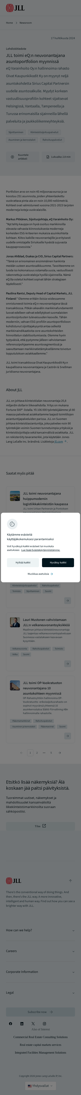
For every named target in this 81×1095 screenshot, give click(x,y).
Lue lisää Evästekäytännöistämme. (40, 550)
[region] (40, 547)
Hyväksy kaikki (58, 563)
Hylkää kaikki (23, 563)
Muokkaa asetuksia (40, 574)
